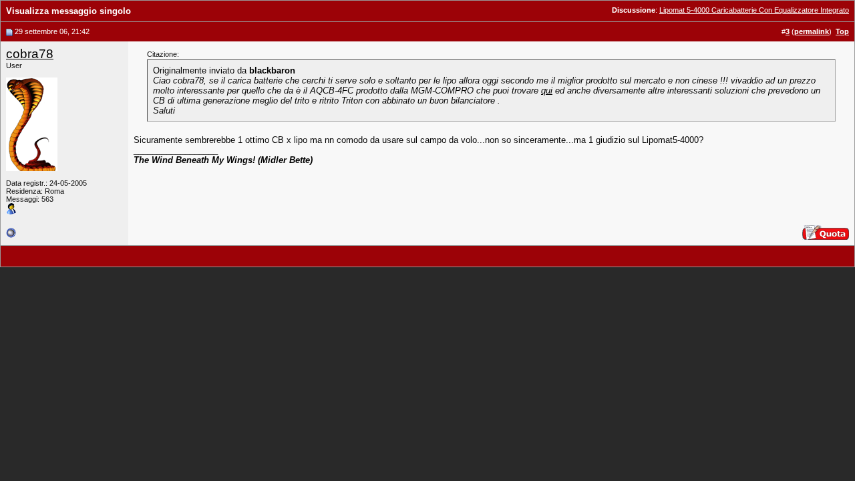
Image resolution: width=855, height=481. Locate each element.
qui (546, 91)
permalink (811, 31)
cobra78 (29, 54)
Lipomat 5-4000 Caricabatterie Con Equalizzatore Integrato (754, 10)
